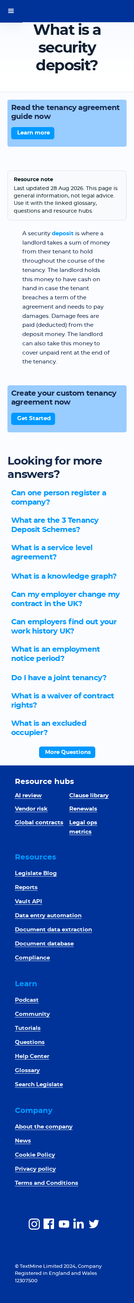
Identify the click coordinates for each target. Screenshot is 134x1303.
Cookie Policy (35, 1155)
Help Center (32, 1056)
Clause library (89, 795)
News (23, 1141)
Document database (44, 944)
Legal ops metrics (83, 827)
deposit (63, 233)
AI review (28, 795)
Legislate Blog (36, 873)
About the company (44, 1127)
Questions (30, 1042)
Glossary (27, 1070)
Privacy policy (35, 1169)
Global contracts (39, 822)
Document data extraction (53, 930)
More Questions (68, 752)
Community (32, 1014)
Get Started (34, 418)
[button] (11, 11)
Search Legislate (39, 1084)
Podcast (27, 1000)
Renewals (83, 809)
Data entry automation (48, 915)
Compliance (32, 958)
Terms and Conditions (46, 1183)
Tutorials (28, 1028)
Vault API (28, 901)
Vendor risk (31, 809)
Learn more (33, 133)
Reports (26, 887)
